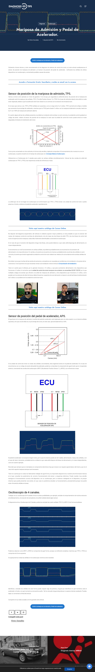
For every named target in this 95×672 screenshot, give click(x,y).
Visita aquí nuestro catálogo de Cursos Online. (47, 228)
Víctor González (34, 40)
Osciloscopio (52, 23)
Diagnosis (42, 23)
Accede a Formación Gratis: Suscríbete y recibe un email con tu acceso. (47, 82)
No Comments (61, 40)
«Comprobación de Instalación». (67, 263)
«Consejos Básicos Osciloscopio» (55, 154)
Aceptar (69, 669)
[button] (85, 6)
